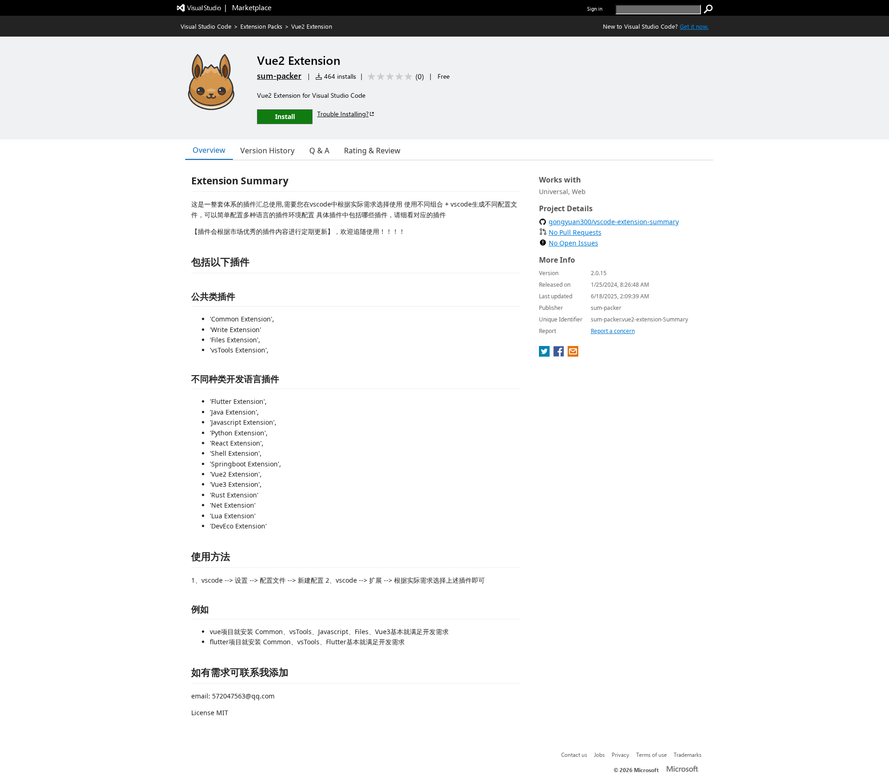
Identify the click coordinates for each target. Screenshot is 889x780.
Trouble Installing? (343, 113)
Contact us (574, 754)
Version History (267, 150)
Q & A (319, 150)
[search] (708, 9)
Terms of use (651, 754)
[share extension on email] (573, 354)
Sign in (594, 8)
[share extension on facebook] (559, 354)
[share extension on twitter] (545, 354)
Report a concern (613, 331)
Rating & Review (372, 150)
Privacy (620, 754)
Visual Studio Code (206, 26)
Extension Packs (261, 26)
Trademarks (687, 754)
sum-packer (279, 75)
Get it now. (694, 26)
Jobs (599, 754)
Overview (209, 150)
